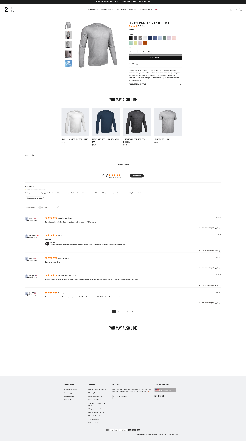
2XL (149, 51)
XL (144, 51)
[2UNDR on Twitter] (163, 396)
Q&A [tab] (33, 155)
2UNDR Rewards (93, 419)
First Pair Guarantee (95, 396)
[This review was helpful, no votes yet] (216, 228)
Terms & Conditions (151, 434)
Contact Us (67, 400)
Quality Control (69, 396)
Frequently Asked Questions (97, 389)
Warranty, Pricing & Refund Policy (97, 404)
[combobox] (50, 207)
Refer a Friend (93, 423)
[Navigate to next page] (137, 311)
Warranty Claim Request (96, 416)
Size (130, 48)
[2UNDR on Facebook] (159, 396)
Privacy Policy (162, 434)
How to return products (96, 412)
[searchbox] (31, 207)
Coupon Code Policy (94, 400)
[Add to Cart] (75, 135)
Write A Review (137, 175)
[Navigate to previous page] (109, 311)
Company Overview (70, 389)
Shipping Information (95, 409)
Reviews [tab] (27, 155)
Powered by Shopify (173, 434)
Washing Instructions (95, 393)
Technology (68, 393)
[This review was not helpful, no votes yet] (219, 228)
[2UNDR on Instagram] (156, 396)
